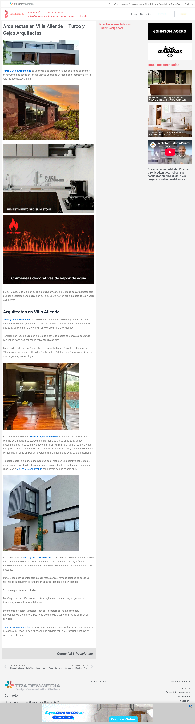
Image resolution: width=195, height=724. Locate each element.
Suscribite (163, 4)
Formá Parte (176, 4)
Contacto (189, 4)
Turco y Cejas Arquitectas (16, 627)
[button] (3, 4)
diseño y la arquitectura (29, 469)
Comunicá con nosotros (131, 4)
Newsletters (150, 4)
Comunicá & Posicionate (75, 654)
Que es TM (113, 4)
